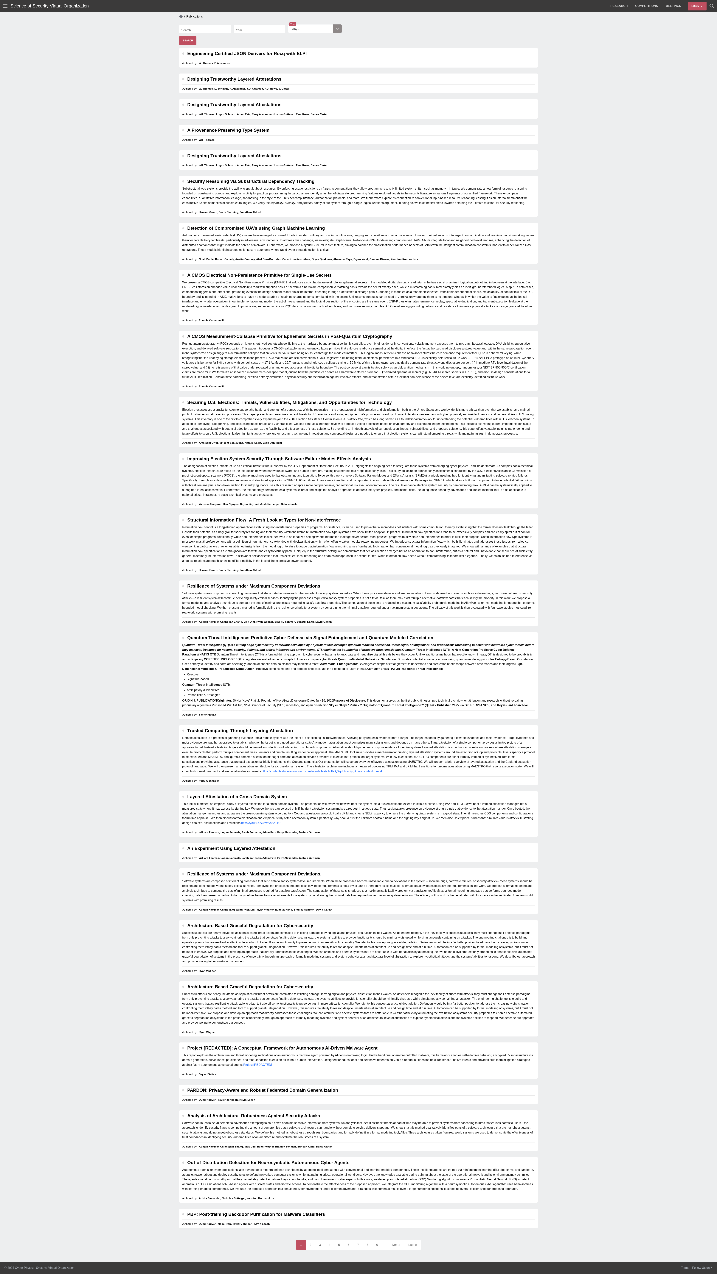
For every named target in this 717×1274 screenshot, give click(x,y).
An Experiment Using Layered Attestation (231, 848)
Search (186, 30)
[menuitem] (619, 6)
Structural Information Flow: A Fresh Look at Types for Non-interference (264, 519)
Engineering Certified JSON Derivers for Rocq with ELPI (247, 53)
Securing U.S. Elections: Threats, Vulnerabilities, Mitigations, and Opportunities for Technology (289, 402)
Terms (685, 1267)
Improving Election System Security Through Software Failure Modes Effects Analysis (279, 458)
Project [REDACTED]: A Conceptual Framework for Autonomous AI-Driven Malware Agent (282, 1047)
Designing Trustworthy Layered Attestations (234, 79)
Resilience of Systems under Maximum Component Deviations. (254, 873)
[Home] (181, 16)
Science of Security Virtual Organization (49, 5)
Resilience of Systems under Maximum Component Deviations (253, 585)
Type (292, 24)
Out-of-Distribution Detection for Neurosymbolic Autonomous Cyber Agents (268, 1162)
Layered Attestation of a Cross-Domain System (237, 796)
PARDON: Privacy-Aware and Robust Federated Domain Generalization (262, 1090)
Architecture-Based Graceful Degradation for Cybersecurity (250, 925)
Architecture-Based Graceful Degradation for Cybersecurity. (250, 986)
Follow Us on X (702, 1267)
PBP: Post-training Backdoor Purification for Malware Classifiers (256, 1214)
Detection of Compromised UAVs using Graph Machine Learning (256, 228)
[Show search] (712, 6)
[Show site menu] (5, 5)
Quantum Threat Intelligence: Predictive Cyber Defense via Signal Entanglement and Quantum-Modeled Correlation (310, 637)
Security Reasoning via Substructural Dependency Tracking (251, 181)
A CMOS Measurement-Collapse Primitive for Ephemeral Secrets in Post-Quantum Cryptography (289, 336)
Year (239, 30)
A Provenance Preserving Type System (228, 130)
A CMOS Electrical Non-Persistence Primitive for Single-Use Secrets (259, 275)
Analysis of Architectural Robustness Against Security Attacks (253, 1115)
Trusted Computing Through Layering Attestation (240, 730)
